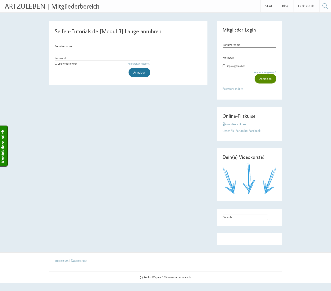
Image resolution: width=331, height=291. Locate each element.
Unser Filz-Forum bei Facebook (242, 131)
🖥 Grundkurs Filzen (234, 124)
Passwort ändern (233, 89)
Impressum (62, 261)
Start (268, 6)
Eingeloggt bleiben (67, 63)
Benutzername (63, 46)
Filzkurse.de (306, 6)
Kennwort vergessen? (139, 63)
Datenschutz (79, 261)
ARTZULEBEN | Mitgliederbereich (52, 6)
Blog (285, 6)
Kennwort (60, 58)
